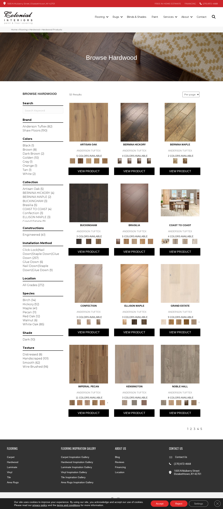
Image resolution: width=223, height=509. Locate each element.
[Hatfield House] (186, 321)
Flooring (100, 16)
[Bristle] (88, 122)
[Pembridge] (134, 402)
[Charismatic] (134, 283)
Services (168, 16)
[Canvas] (88, 160)
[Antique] (88, 363)
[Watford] (144, 402)
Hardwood (34, 29)
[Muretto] (139, 160)
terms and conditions (68, 505)
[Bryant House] (171, 321)
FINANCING (190, 3)
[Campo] (134, 241)
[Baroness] (180, 363)
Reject (178, 503)
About (185, 16)
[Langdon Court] (194, 321)
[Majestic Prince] (134, 321)
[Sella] (149, 160)
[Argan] (134, 202)
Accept (159, 503)
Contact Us (181, 457)
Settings (198, 503)
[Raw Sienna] (104, 160)
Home (14, 29)
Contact (201, 16)
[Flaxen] (95, 402)
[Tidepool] (185, 241)
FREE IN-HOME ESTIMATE (168, 3)
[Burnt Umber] (80, 160)
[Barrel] (126, 241)
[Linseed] (96, 160)
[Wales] (88, 241)
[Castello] (185, 160)
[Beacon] (180, 202)
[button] (107, 17)
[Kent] (88, 202)
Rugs (116, 16)
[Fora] (129, 160)
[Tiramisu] (98, 321)
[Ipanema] (142, 241)
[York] (98, 241)
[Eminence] (186, 402)
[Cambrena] (134, 122)
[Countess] (171, 402)
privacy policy (39, 505)
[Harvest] (102, 402)
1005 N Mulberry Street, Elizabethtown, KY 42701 (31, 3)
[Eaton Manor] (178, 321)
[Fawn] (87, 402)
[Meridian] (144, 321)
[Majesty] (194, 402)
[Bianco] (180, 122)
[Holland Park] (134, 363)
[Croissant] (88, 283)
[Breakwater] (175, 241)
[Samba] (150, 241)
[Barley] (79, 402)
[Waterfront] (194, 241)
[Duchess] (178, 402)
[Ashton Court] (180, 283)
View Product (89, 171)
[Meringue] (88, 321)
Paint (155, 16)
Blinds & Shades (136, 16)
